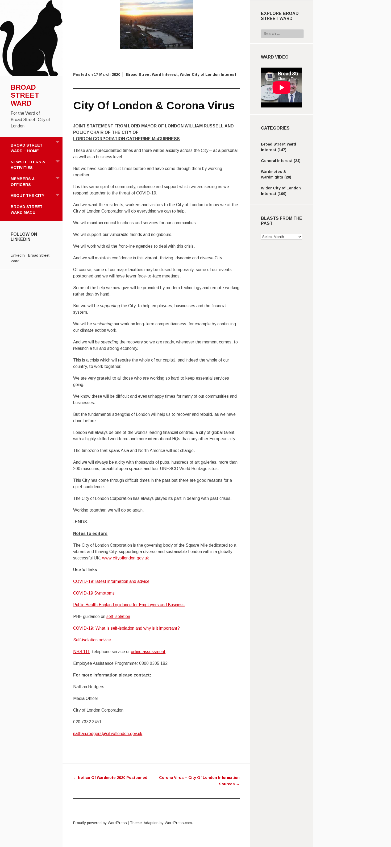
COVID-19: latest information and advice (111, 581)
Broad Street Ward (25, 95)
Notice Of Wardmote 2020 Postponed (110, 777)
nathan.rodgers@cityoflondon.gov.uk (107, 733)
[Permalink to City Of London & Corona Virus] (156, 47)
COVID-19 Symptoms (94, 593)
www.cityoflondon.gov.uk (125, 558)
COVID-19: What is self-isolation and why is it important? (126, 628)
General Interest (277, 161)
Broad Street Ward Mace (27, 210)
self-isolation (118, 616)
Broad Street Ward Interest (152, 74)
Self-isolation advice (92, 640)
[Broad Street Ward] (31, 75)
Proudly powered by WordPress (100, 823)
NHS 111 (81, 651)
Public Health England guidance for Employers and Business (129, 605)
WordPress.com (178, 823)
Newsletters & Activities (28, 165)
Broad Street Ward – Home (27, 148)
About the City (27, 195)
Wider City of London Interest (208, 74)
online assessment (148, 651)
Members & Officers (23, 182)
